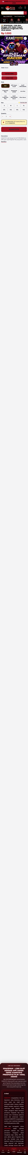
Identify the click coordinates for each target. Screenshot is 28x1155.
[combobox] (12, 12)
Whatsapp (19, 1152)
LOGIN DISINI (9, 78)
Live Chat (25, 1152)
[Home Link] (10, 8)
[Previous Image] (3, 51)
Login (8, 1152)
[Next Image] (25, 51)
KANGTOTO (14, 129)
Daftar (14, 1151)
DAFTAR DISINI (9, 73)
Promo (3, 1152)
